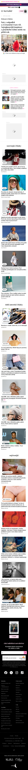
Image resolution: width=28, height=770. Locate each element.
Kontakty (17, 711)
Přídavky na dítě (4, 691)
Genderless (6, 442)
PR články (18, 718)
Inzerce (17, 707)
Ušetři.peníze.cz (16, 743)
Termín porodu (4, 698)
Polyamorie (18, 696)
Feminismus (18, 690)
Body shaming (19, 694)
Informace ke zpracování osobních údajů (12, 738)
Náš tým (17, 709)
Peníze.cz (10, 743)
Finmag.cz (4, 743)
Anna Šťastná (3, 171)
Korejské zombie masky (6, 720)
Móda (4, 162)
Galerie (5, 367)
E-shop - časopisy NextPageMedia (18, 746)
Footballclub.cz (6, 746)
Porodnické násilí (7, 472)
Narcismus (18, 685)
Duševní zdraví (19, 698)
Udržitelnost (6, 321)
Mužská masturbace (5, 716)
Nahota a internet (7, 600)
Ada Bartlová (3, 327)
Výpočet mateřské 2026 (6, 700)
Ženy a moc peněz (13, 7)
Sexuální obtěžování (20, 683)
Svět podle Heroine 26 (13, 4)
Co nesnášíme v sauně (5, 718)
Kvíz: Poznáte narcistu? (5, 723)
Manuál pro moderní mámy (21, 713)
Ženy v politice (19, 701)
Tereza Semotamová (5, 584)
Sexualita (17, 692)
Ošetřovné (3, 693)
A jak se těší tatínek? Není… (6, 709)
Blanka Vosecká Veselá (5, 197)
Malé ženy (5, 343)
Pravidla (16, 735)
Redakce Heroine (4, 482)
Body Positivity (7, 392)
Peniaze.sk (23, 743)
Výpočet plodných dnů (5, 683)
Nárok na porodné (4, 689)
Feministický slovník (20, 722)
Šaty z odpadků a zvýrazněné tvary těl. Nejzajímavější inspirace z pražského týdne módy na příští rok (13, 27)
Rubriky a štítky (19, 720)
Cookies (11, 735)
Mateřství (18, 687)
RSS (23, 738)
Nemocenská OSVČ (5, 695)
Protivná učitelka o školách (6, 711)
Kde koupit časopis (20, 716)
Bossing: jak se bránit (5, 728)
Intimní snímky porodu (5, 714)
